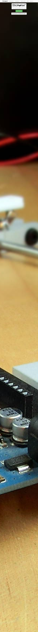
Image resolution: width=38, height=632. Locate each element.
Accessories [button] (17, 1)
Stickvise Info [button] (11, 1)
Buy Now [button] (31, 1)
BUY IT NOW (18, 11)
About (28, 1)
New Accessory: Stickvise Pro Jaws (18, 13)
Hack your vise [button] (23, 1)
